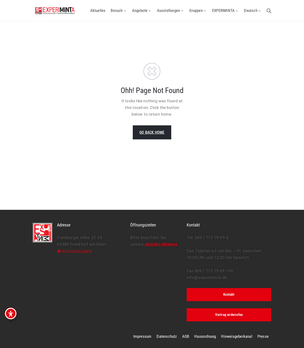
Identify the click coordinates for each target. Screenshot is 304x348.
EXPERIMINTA (223, 10)
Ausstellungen (168, 10)
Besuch (117, 10)
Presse (263, 336)
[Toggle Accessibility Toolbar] (10, 313)
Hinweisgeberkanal (236, 336)
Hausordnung (205, 336)
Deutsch (250, 10)
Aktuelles (98, 10)
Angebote (140, 10)
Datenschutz (167, 336)
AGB (185, 336)
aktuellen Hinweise (161, 244)
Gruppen (196, 10)
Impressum (142, 336)
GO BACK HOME (151, 132)
